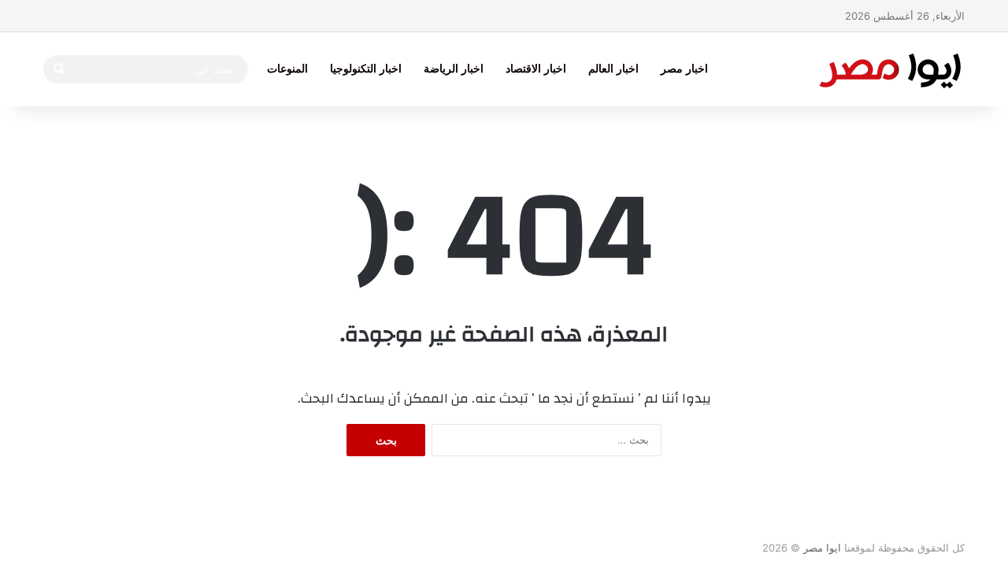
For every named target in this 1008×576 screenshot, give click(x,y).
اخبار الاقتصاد (536, 69)
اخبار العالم (613, 69)
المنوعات (287, 69)
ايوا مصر (822, 547)
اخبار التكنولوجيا (366, 69)
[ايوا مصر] (890, 69)
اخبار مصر (684, 69)
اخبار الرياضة (454, 69)
